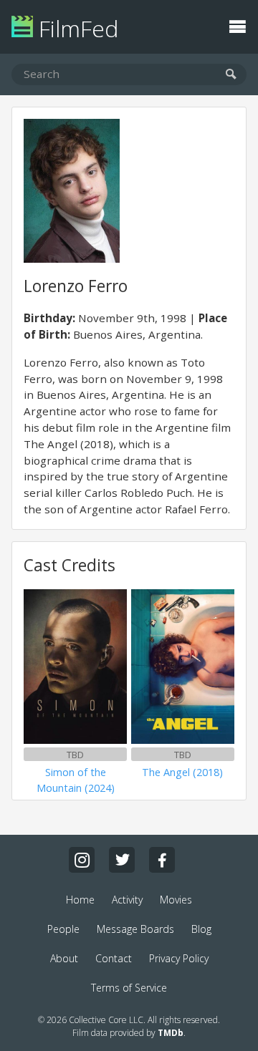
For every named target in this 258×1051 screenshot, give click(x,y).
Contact (113, 958)
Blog (201, 929)
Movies (176, 899)
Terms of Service (129, 987)
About (64, 958)
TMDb (170, 1033)
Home (80, 899)
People (63, 929)
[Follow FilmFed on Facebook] (162, 860)
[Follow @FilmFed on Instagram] (82, 860)
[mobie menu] (237, 25)
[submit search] (231, 75)
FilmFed (75, 28)
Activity (127, 899)
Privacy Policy (179, 958)
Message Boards (135, 929)
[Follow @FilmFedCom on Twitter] (122, 860)
